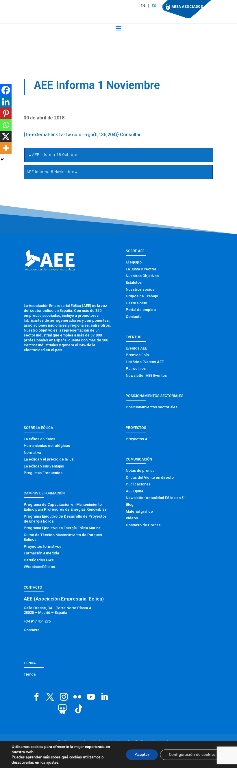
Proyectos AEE (138, 439)
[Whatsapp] (6, 125)
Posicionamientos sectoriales (151, 407)
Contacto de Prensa (143, 525)
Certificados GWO (39, 560)
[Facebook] (6, 90)
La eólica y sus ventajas (44, 466)
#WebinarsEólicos (39, 567)
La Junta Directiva (141, 269)
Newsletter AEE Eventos (146, 375)
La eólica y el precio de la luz (49, 459)
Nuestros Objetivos (142, 276)
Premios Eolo (137, 355)
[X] (6, 136)
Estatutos (134, 282)
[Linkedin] (6, 102)
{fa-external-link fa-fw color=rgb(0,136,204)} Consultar (82, 134)
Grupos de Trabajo (142, 296)
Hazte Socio (136, 303)
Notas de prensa (140, 470)
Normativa (32, 452)
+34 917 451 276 (37, 621)
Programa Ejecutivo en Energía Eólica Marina (62, 528)
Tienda (30, 674)
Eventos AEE (136, 348)
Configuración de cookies (192, 754)
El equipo (134, 262)
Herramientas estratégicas (47, 445)
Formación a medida (41, 553)
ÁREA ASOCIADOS (187, 7)
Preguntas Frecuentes (43, 473)
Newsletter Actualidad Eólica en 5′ (155, 498)
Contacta (133, 316)
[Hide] (2, 159)
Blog (130, 504)
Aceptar (142, 754)
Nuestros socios (140, 289)
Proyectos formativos (42, 546)
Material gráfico (139, 511)
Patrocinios (136, 368)
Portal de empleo (141, 309)
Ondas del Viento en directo (150, 477)
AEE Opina (134, 491)
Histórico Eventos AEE (145, 362)
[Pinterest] (6, 113)
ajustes (52, 762)
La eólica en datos (39, 439)
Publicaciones (138, 484)
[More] (6, 148)
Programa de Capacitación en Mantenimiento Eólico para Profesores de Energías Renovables (65, 507)
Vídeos (132, 518)
